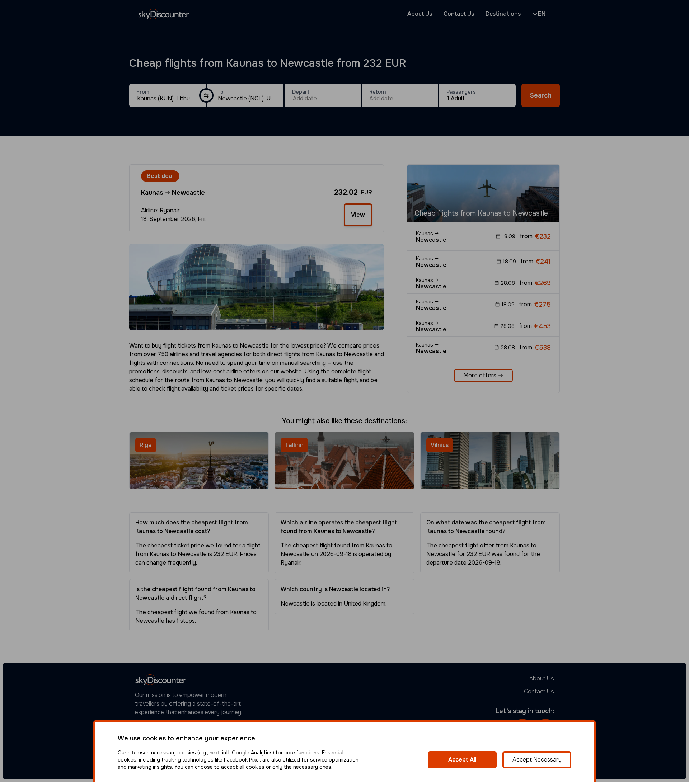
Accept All (462, 759)
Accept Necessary (537, 759)
